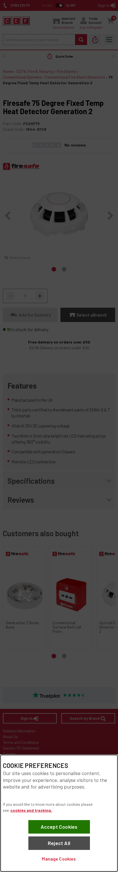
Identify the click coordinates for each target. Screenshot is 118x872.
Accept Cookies (59, 827)
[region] (59, 813)
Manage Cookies (59, 858)
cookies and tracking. (31, 810)
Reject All (59, 843)
